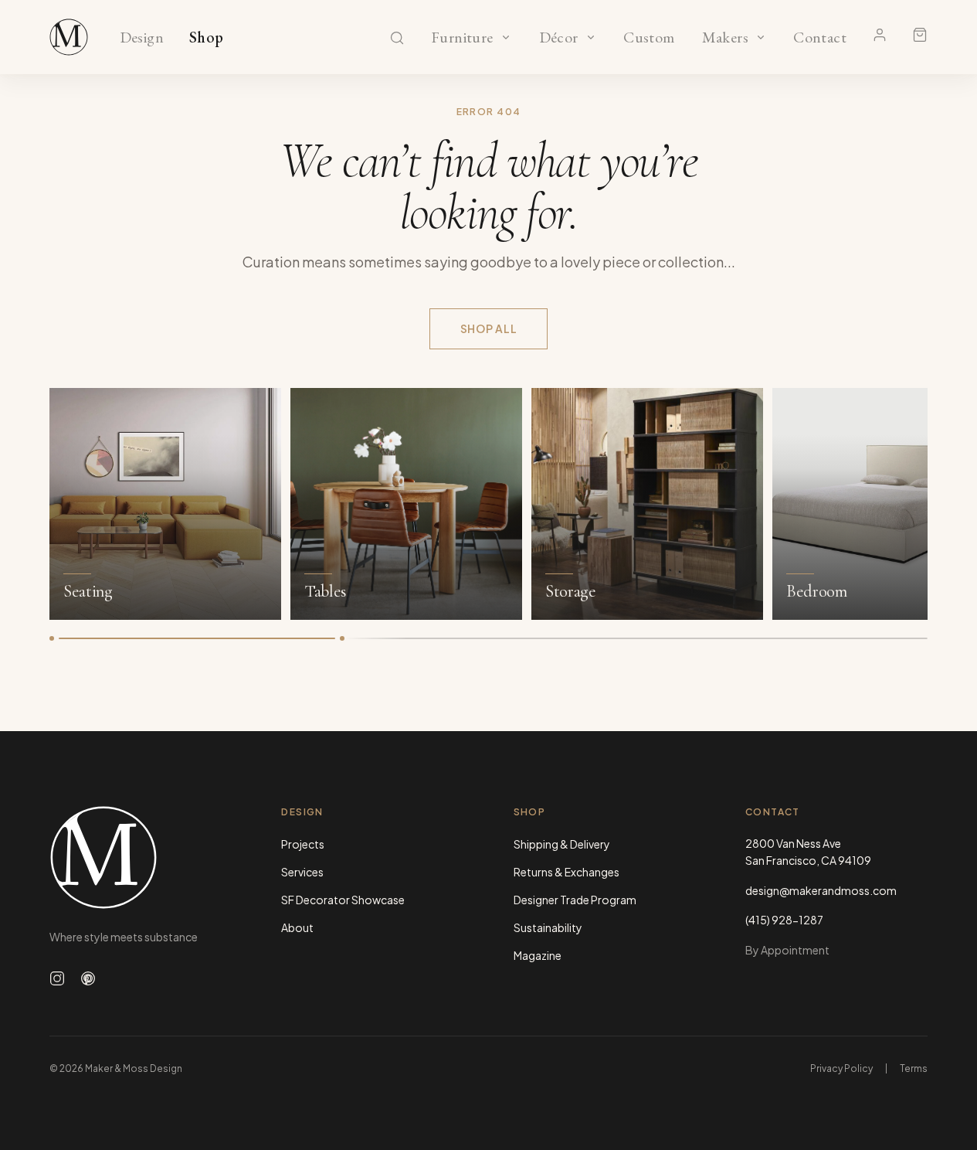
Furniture (462, 38)
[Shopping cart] (920, 35)
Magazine (537, 955)
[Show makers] (761, 37)
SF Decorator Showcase (343, 900)
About (297, 927)
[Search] (397, 38)
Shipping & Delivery (562, 844)
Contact (819, 38)
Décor (558, 38)
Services (302, 872)
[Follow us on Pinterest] (88, 978)
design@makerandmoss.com (821, 890)
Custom (649, 38)
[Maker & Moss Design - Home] (140, 857)
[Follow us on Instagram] (57, 978)
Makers (725, 38)
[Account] (879, 35)
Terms (914, 1068)
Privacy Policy (841, 1068)
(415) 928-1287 (784, 920)
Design (142, 38)
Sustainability (548, 927)
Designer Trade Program (575, 900)
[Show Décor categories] (591, 37)
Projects (302, 844)
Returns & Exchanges (566, 872)
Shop (206, 38)
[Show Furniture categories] (506, 37)
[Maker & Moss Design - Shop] (68, 37)
